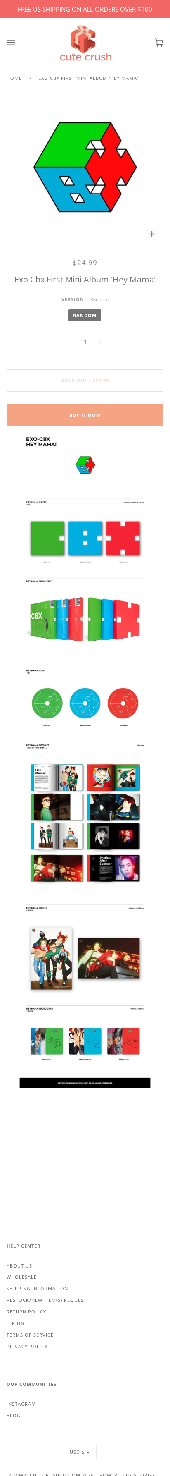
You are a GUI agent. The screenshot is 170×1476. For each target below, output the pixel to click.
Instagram (21, 1404)
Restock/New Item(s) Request (47, 1300)
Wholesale (22, 1277)
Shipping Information (37, 1289)
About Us (19, 1266)
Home (14, 78)
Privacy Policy (27, 1346)
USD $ (77, 1452)
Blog (14, 1416)
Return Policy (26, 1312)
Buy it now (85, 415)
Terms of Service (30, 1335)
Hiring (15, 1323)
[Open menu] (19, 42)
